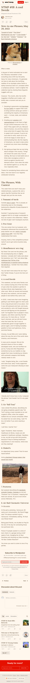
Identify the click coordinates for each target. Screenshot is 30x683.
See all (4, 653)
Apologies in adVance (7, 645)
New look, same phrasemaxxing (10, 635)
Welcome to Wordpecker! (9, 633)
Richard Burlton (17, 62)
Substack (9, 681)
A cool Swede (21, 34)
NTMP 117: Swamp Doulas (9, 643)
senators (16, 120)
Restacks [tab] (12, 592)
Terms (18, 675)
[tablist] (8, 592)
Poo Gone (17, 32)
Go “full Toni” (5, 37)
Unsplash (15, 64)
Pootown (20, 37)
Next (24, 581)
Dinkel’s (13, 37)
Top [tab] (3, 616)
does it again (11, 203)
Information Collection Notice (18, 567)
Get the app (21, 678)
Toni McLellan (8, 16)
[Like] (2, 22)
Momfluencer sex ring (8, 34)
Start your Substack (12, 678)
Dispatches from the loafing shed (10, 625)
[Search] (27, 616)
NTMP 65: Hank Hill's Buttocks (8, 622)
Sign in (26, 2)
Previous (6, 581)
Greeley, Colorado (13, 492)
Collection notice (24, 675)
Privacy (14, 675)
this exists (6, 506)
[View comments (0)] (6, 22)
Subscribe (20, 2)
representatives (9, 122)
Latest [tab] (7, 616)
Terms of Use (23, 565)
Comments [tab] (5, 592)
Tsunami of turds (6, 32)
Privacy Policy (15, 569)
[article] (15, 625)
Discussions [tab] (14, 616)
